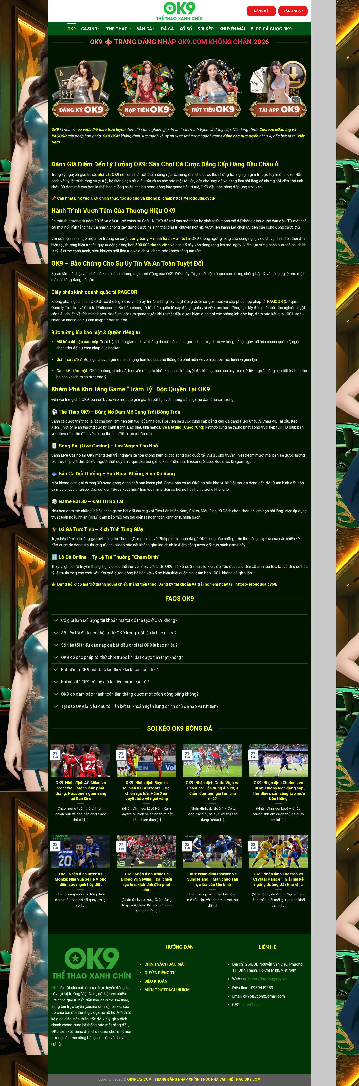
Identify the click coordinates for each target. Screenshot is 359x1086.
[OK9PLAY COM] (179, 11)
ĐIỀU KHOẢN (155, 981)
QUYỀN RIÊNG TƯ (160, 972)
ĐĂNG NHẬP (293, 11)
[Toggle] (56, 621)
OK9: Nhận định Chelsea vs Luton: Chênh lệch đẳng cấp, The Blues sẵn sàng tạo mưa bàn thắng (278, 790)
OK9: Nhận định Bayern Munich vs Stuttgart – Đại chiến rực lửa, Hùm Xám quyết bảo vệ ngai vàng (146, 790)
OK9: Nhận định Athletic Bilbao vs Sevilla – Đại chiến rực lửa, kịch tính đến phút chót (146, 882)
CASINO (89, 28)
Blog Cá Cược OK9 (271, 28)
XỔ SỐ (186, 28)
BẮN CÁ (144, 28)
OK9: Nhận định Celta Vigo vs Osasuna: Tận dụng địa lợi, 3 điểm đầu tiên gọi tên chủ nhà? (212, 790)
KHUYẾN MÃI (232, 28)
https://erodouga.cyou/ (267, 979)
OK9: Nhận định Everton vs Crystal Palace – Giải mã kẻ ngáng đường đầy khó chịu (278, 879)
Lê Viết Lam (251, 1004)
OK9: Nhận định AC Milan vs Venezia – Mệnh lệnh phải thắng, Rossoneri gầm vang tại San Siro (80, 790)
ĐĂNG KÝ (261, 11)
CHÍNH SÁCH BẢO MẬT (165, 964)
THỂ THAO (117, 28)
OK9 (71, 28)
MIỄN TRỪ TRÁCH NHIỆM (167, 990)
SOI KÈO (205, 28)
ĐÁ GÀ (167, 28)
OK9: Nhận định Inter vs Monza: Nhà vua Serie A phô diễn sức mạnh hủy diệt (80, 879)
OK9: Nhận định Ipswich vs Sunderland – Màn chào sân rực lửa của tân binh (212, 879)
